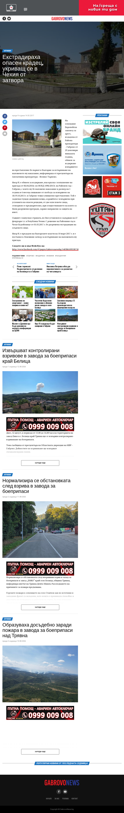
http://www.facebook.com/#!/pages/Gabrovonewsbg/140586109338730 (45, 249)
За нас (56, 798)
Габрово (30, 256)
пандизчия (61, 256)
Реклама (65, 798)
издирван (40, 256)
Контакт (75, 798)
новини (50, 256)
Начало (49, 798)
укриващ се (18, 258)
